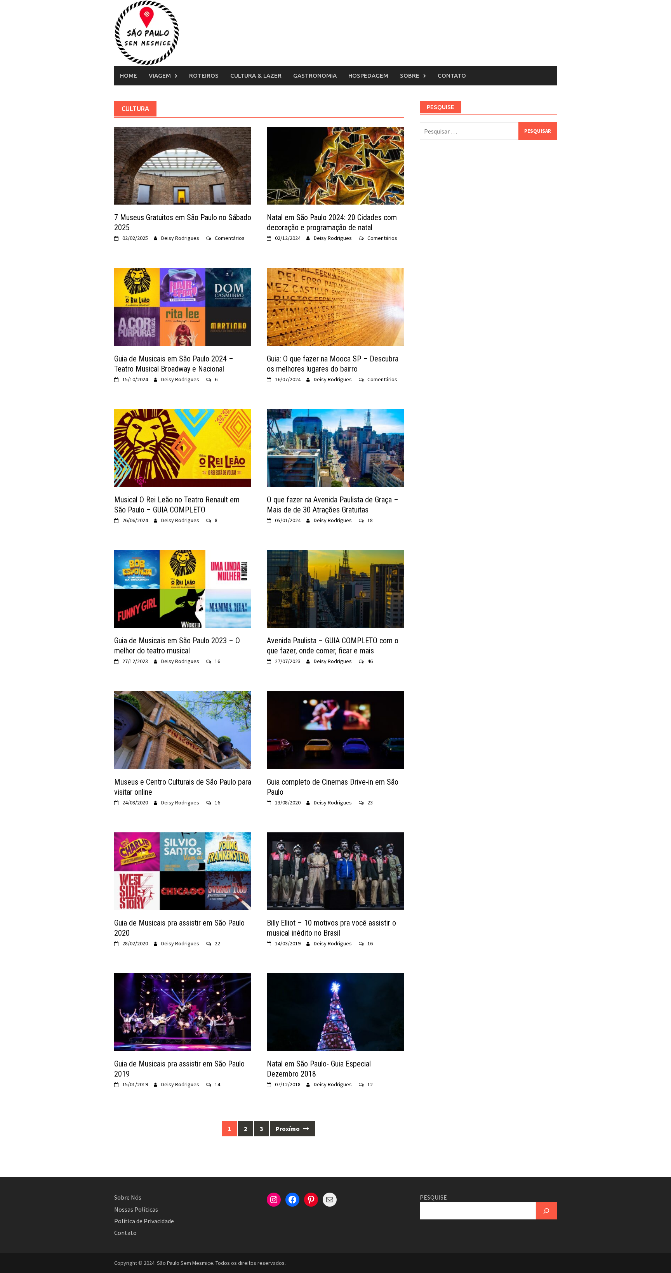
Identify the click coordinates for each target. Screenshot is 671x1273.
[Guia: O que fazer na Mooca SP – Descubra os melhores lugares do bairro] (335, 306)
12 (370, 1084)
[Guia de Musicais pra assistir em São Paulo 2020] (182, 870)
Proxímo (288, 1128)
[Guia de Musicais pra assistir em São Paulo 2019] (182, 1011)
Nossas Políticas (136, 1209)
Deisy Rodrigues (180, 237)
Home (128, 75)
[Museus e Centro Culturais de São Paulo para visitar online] (182, 729)
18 (370, 520)
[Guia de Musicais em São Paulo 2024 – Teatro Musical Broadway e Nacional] (182, 306)
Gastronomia (315, 75)
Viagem (160, 75)
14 (217, 1084)
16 (217, 661)
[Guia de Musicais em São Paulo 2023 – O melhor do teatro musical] (182, 588)
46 (370, 661)
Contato (452, 75)
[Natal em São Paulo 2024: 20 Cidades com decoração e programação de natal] (335, 165)
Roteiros (204, 75)
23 (370, 802)
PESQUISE (433, 1197)
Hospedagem (368, 75)
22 (217, 943)
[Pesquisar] (546, 1210)
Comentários (230, 237)
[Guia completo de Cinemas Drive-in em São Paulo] (335, 729)
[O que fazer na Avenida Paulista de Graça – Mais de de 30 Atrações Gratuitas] (335, 447)
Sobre (409, 75)
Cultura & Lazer (256, 75)
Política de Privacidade (144, 1221)
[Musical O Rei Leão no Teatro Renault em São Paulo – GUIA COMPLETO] (182, 447)
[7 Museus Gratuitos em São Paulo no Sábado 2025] (182, 165)
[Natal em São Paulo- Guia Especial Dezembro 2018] (335, 1011)
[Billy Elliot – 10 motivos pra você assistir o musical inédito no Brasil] (335, 870)
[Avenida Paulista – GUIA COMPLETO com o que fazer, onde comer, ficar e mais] (335, 588)
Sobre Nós (127, 1197)
